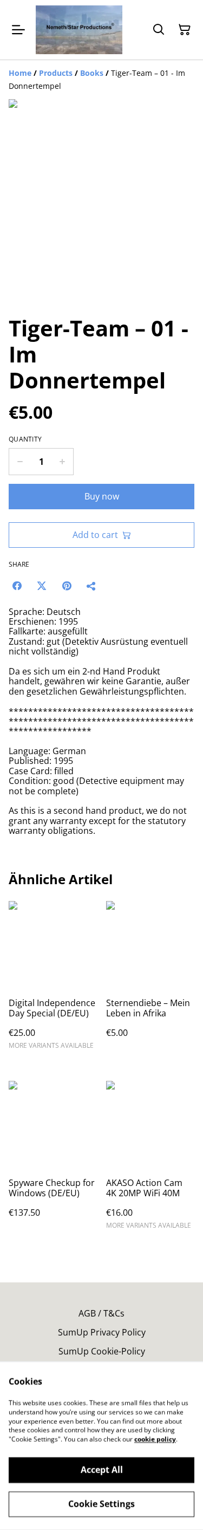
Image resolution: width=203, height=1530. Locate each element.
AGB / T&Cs (101, 1313)
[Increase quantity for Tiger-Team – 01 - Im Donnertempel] (62, 461)
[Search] (159, 30)
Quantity (25, 439)
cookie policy (155, 1439)
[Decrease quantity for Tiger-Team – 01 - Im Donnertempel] (20, 461)
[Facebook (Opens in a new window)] (17, 586)
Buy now (101, 496)
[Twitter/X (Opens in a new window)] (42, 586)
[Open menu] (18, 30)
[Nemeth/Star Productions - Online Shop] (79, 29)
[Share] (91, 586)
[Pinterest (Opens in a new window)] (66, 586)
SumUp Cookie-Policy (101, 1351)
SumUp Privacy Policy (102, 1332)
